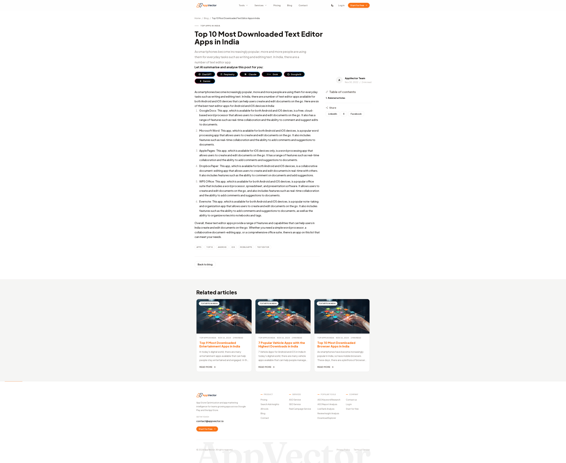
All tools (264, 408)
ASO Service (295, 399)
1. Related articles (335, 98)
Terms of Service (362, 449)
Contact (303, 5)
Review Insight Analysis (328, 413)
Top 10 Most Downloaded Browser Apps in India (336, 344)
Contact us (351, 399)
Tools (242, 5)
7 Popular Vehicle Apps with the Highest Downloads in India (281, 344)
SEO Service (295, 404)
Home (198, 18)
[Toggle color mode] (332, 5)
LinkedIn (332, 113)
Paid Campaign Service (300, 408)
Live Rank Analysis (325, 408)
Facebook (356, 113)
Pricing (277, 5)
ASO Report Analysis (327, 404)
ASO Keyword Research (328, 399)
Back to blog (205, 264)
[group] (205, 74)
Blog (289, 5)
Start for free (357, 5)
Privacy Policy (343, 449)
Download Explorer (326, 418)
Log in (341, 5)
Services (259, 5)
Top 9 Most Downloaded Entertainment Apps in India (219, 344)
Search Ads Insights (270, 404)
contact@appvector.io (210, 421)
